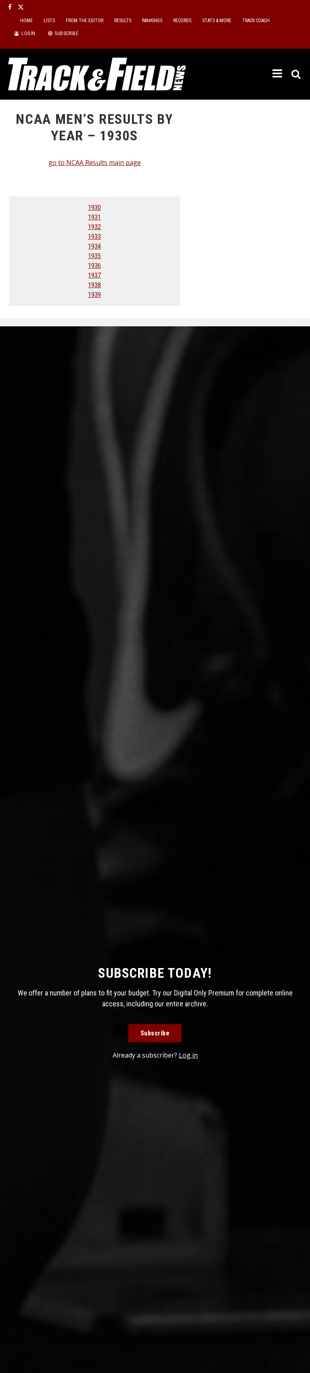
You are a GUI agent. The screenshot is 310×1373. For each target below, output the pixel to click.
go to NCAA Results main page (94, 162)
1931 (94, 217)
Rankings (152, 20)
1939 (94, 294)
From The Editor (84, 20)
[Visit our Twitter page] (21, 7)
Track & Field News (97, 74)
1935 (94, 256)
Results (122, 20)
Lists (49, 20)
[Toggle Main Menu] (278, 73)
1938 (94, 285)
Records (182, 20)
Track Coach (256, 20)
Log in (188, 1055)
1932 (94, 227)
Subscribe (155, 1033)
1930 (94, 207)
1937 (94, 275)
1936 (94, 265)
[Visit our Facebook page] (10, 7)
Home (26, 20)
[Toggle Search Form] (296, 74)
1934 (94, 246)
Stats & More (216, 20)
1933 (94, 236)
